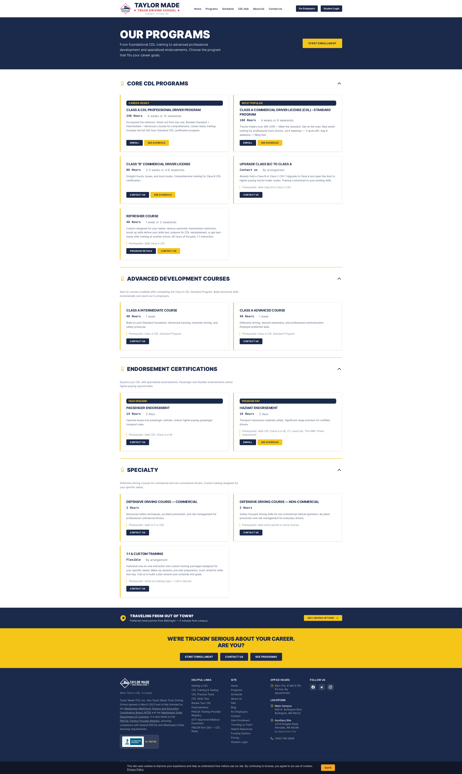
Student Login (331, 8)
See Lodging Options (321, 618)
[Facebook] (313, 687)
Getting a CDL (199, 685)
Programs (212, 8)
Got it (328, 767)
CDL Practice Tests (202, 694)
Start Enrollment (322, 43)
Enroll (134, 142)
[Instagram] (330, 687)
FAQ (233, 702)
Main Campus (283, 705)
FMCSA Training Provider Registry (140, 720)
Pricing (235, 737)
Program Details (141, 251)
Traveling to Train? (242, 724)
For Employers (307, 8)
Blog (233, 707)
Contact (235, 715)
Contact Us (275, 8)
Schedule (228, 8)
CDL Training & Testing (204, 689)
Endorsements (199, 707)
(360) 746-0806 (284, 738)
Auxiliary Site (283, 720)
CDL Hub (243, 8)
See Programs (266, 656)
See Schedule (156, 142)
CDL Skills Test (200, 698)
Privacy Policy (135, 769)
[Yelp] (322, 687)
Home (197, 8)
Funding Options (240, 733)
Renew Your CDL (201, 702)
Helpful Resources (241, 728)
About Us (258, 8)
